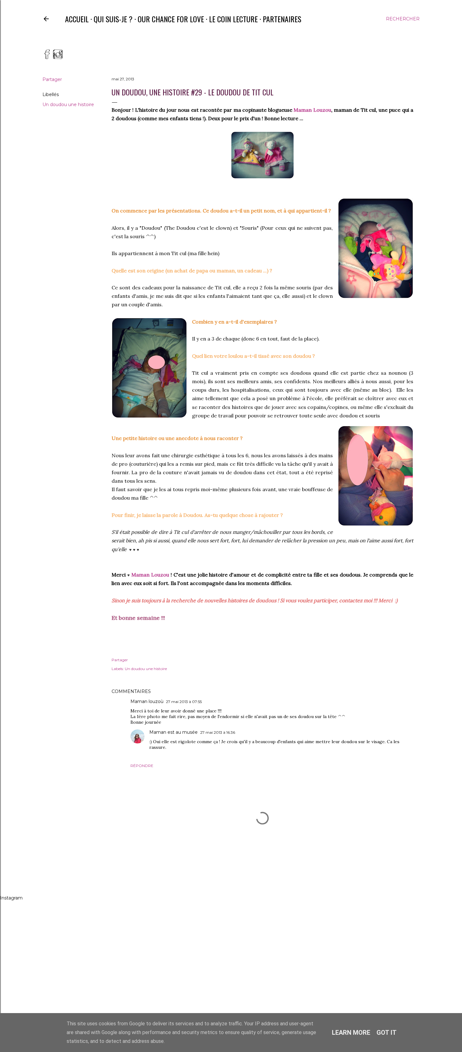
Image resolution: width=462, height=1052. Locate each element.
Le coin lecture (233, 18)
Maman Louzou (312, 110)
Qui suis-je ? (113, 18)
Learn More (351, 1032)
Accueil (77, 18)
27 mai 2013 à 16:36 (217, 732)
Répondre (141, 765)
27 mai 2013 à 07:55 (184, 701)
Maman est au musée (173, 732)
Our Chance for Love (171, 18)
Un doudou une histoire (68, 104)
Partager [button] (52, 79)
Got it (387, 1032)
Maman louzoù (146, 701)
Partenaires (282, 18)
